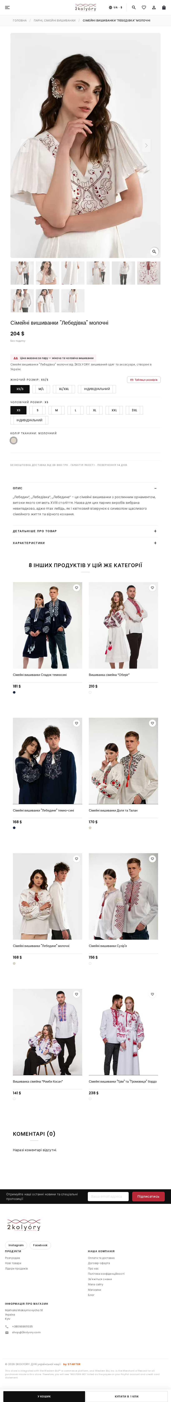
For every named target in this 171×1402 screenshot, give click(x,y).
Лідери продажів (16, 1269)
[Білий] (90, 692)
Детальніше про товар (35, 531)
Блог (91, 1295)
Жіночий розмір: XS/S (29, 379)
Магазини (94, 1290)
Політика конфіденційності (106, 1274)
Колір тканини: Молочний (33, 433)
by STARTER (72, 1364)
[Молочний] (90, 828)
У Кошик (44, 1396)
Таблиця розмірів (143, 379)
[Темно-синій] (14, 692)
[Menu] (7, 7)
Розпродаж (12, 1258)
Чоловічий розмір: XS (29, 402)
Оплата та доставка (101, 1258)
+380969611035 (22, 1326)
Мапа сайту (95, 1284)
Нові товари (13, 1263)
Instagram (16, 1245)
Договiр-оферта (99, 1263)
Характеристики (29, 543)
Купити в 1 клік (127, 1396)
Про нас (93, 1269)
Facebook (40, 1245)
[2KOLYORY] (24, 1225)
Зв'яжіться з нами (100, 1279)
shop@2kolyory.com (26, 1332)
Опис (18, 488)
